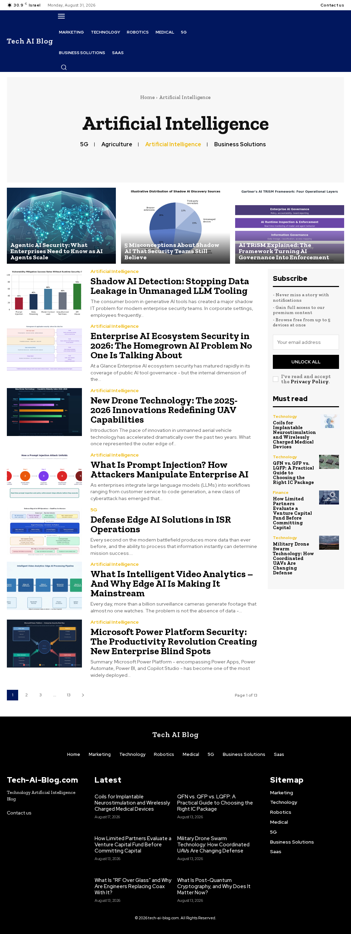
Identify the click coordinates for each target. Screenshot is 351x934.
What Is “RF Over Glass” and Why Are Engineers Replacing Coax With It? (133, 886)
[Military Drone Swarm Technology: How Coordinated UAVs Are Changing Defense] (329, 543)
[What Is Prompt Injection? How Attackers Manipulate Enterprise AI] (44, 476)
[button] (64, 67)
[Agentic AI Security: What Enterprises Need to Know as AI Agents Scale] (61, 226)
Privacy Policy (309, 381)
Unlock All (305, 362)
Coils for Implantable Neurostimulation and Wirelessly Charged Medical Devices (294, 435)
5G (84, 144)
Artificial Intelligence (173, 144)
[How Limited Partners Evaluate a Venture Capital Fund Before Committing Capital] (329, 497)
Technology (285, 416)
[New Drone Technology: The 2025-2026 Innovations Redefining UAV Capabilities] (44, 412)
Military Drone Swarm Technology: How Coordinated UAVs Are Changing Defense (293, 558)
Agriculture (116, 144)
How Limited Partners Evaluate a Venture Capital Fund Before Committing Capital (292, 513)
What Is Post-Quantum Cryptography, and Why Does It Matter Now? (214, 886)
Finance (281, 492)
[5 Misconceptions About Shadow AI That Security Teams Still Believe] (175, 226)
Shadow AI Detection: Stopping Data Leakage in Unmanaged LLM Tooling (169, 285)
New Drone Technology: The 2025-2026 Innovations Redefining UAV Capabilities (164, 410)
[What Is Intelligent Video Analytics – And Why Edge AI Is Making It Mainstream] (44, 586)
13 (69, 695)
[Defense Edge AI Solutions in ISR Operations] (44, 531)
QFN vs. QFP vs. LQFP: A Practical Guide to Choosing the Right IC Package (215, 802)
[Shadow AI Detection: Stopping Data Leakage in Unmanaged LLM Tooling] (44, 293)
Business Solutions (240, 144)
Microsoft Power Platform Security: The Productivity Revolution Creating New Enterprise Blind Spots (173, 641)
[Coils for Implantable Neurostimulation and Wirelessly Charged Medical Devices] (330, 421)
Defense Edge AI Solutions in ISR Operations (160, 524)
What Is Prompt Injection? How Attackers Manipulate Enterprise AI (169, 469)
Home (147, 97)
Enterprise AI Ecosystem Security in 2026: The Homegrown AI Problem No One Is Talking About (171, 345)
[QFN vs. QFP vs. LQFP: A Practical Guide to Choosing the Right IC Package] (329, 462)
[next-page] (82, 695)
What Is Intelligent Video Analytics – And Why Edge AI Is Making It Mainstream (171, 583)
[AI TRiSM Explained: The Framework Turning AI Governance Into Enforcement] (289, 226)
